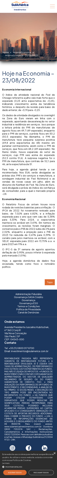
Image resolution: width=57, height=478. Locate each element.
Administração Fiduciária (28, 294)
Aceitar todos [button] (15, 472)
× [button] (54, 453)
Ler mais (6, 463)
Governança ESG (28, 303)
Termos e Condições (28, 306)
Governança (28, 300)
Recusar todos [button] (41, 472)
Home (6, 52)
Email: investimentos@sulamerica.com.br (26, 351)
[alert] (28, 464)
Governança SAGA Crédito (28, 297)
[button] (28, 466)
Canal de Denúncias (28, 312)
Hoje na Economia (22, 52)
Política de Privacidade (28, 309)
